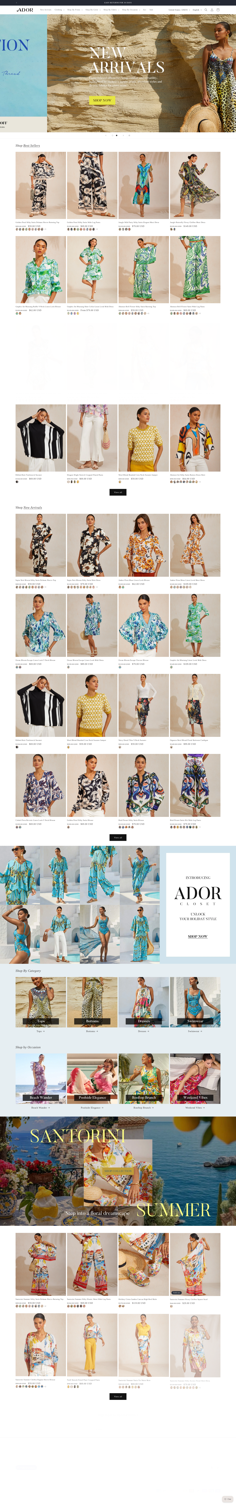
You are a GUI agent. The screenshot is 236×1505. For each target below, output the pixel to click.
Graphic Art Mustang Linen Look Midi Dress (188, 660)
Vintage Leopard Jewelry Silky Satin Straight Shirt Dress (39, 393)
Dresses (142, 1031)
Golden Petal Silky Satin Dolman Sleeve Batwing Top (37, 222)
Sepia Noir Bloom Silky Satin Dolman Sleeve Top (36, 580)
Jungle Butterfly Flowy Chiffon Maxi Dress (187, 222)
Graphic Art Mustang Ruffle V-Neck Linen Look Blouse (38, 307)
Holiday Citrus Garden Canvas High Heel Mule (138, 1299)
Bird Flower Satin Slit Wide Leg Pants (185, 820)
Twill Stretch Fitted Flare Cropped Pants (83, 1379)
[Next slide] (123, 135)
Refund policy (49, 1499)
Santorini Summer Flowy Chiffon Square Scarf (189, 1299)
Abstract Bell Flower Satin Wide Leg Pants (187, 307)
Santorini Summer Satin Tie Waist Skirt (135, 1379)
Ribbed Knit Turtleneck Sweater (29, 475)
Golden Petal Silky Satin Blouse (80, 820)
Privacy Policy (108, 1456)
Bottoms (90, 1031)
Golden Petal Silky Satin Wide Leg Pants (83, 222)
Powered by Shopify (34, 1499)
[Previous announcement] (17, 2)
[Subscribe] (139, 1427)
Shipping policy (91, 1499)
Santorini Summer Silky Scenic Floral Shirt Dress (139, 393)
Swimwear (193, 1031)
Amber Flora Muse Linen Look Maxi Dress (187, 580)
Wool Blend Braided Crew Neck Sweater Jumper (138, 475)
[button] (59, 10)
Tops (39, 1031)
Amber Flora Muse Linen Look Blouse (134, 580)
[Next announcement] (219, 2)
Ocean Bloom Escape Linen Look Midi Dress (85, 660)
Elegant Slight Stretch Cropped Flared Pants (85, 475)
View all (118, 492)
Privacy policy (62, 1499)
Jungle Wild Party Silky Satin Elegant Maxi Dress (139, 222)
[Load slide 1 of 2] (112, 135)
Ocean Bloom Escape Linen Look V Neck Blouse (35, 660)
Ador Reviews (83, 1451)
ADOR (24, 1499)
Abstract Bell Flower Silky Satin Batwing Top (137, 307)
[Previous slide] (106, 135)
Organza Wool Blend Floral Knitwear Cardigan (189, 740)
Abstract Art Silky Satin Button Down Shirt (187, 475)
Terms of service (77, 1499)
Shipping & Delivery (129, 1451)
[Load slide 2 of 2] (117, 135)
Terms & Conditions (125, 1456)
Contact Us (96, 1451)
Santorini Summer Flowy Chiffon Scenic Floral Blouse (192, 393)
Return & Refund (148, 1451)
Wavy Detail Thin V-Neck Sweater (132, 740)
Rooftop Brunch (142, 1107)
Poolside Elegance (90, 1107)
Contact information (107, 1499)
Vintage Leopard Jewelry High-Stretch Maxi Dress (87, 393)
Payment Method (111, 1451)
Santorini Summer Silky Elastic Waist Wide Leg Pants (89, 1299)
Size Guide (163, 1451)
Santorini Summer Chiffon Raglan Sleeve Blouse (35, 1379)
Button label (118, 73)
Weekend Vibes (193, 1107)
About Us (70, 1451)
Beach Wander (39, 1107)
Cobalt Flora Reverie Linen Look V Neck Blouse (35, 820)
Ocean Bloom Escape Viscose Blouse (134, 660)
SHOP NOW (118, 905)
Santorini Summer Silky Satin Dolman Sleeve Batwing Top (39, 1299)
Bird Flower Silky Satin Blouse (131, 820)
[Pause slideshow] (130, 135)
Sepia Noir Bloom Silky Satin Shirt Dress (84, 580)
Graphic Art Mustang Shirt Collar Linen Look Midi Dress (90, 307)
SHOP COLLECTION (118, 1171)
